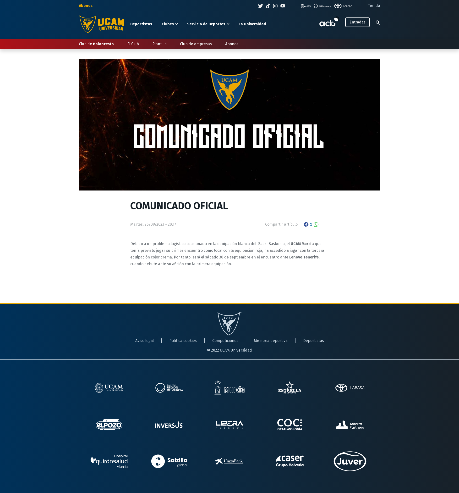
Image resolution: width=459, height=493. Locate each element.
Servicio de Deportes (206, 24)
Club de (96, 44)
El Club (133, 44)
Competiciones (225, 340)
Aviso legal (144, 340)
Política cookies (183, 340)
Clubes (168, 24)
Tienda (374, 5)
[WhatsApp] (316, 225)
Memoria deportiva (271, 340)
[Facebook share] (306, 225)
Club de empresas (196, 44)
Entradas (358, 22)
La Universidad (252, 24)
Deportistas (141, 24)
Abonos (86, 5)
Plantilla (159, 44)
